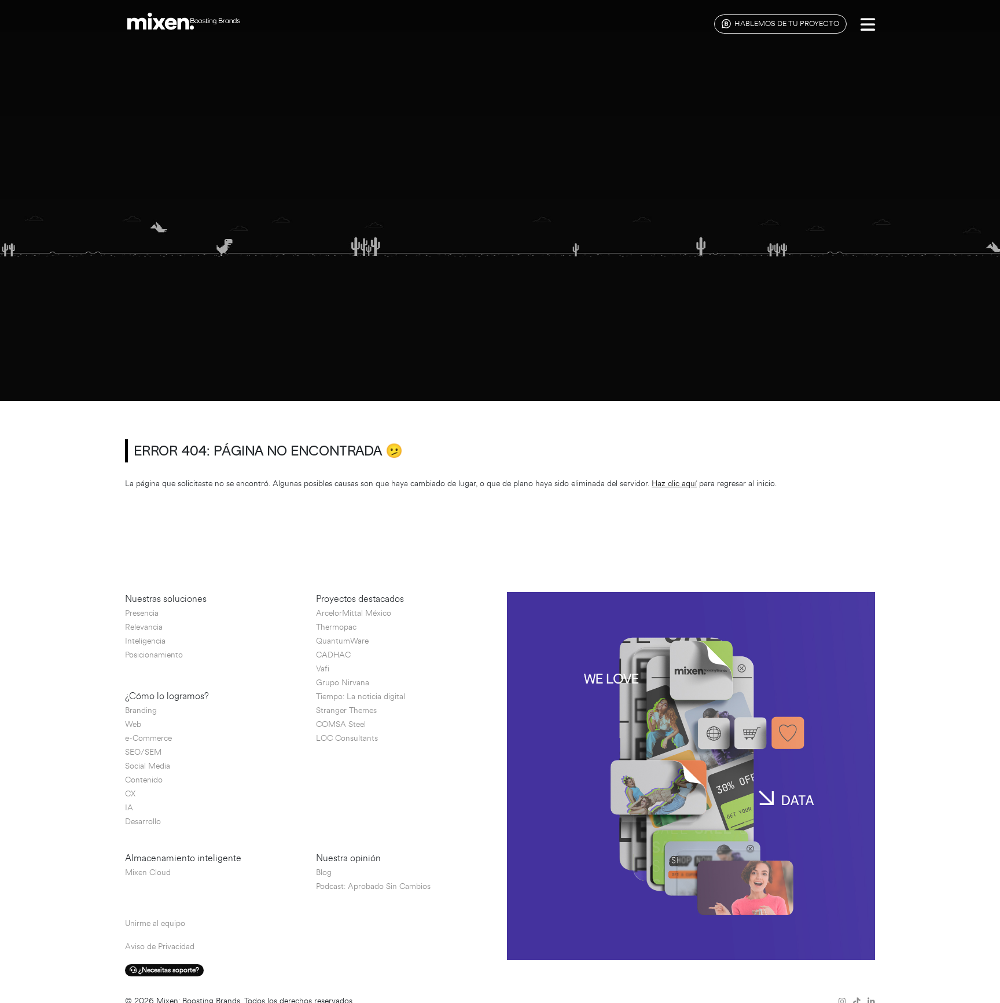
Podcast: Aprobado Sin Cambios (373, 886)
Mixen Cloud (148, 872)
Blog (324, 872)
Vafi (322, 669)
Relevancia (144, 627)
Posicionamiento (154, 655)
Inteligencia (145, 641)
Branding (141, 710)
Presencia (142, 613)
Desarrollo (143, 821)
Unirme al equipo (155, 923)
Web (133, 724)
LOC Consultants (347, 738)
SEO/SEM (143, 752)
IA (129, 808)
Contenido (144, 780)
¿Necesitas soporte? (168, 970)
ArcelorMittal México (353, 613)
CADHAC (333, 655)
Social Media (147, 766)
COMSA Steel (341, 724)
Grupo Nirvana (342, 683)
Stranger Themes (346, 710)
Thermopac (336, 627)
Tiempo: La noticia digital (360, 696)
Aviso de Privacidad (159, 946)
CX (130, 794)
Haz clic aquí (674, 483)
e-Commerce (148, 738)
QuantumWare (342, 641)
